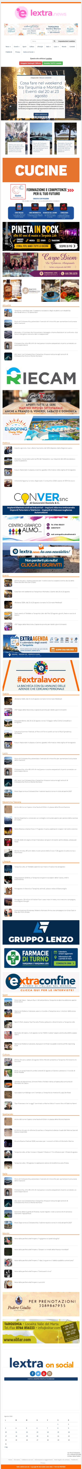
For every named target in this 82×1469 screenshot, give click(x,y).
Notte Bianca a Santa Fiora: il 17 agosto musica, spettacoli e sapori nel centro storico (45, 829)
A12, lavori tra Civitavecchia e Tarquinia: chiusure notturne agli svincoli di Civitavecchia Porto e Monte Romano (41, 355)
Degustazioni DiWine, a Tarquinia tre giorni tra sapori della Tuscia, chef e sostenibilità (41, 878)
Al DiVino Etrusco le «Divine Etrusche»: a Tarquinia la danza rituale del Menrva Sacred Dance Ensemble (46, 1131)
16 (69, 1432)
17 (6, 1436)
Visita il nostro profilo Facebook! (41, 1379)
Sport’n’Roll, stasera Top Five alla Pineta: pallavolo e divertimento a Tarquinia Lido (44, 1022)
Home (10, 1460)
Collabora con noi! (27, 1460)
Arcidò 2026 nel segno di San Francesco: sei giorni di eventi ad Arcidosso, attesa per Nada (45, 840)
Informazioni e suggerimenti (44, 1460)
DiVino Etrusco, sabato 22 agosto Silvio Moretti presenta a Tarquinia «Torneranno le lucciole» (45, 1060)
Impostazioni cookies (66, 41)
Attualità (7, 305)
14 (48, 1432)
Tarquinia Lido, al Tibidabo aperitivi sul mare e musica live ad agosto (39, 867)
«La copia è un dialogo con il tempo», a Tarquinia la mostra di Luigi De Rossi (42, 1093)
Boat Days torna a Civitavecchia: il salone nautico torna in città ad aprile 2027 (43, 791)
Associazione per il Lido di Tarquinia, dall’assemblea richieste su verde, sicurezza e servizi (41, 87)
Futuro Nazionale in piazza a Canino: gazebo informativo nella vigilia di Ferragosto (45, 470)
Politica (6, 443)
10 (6, 1432)
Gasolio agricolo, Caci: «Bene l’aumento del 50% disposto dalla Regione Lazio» (43, 448)
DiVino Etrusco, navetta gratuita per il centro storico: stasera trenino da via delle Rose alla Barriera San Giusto (65, 147)
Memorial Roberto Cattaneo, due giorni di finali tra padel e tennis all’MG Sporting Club (44, 1044)
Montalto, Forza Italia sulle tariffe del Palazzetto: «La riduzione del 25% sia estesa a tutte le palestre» (16, 147)
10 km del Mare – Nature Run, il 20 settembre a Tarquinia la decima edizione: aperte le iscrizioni (45, 1001)
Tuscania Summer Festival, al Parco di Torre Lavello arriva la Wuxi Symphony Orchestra (42, 732)
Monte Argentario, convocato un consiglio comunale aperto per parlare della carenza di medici (46, 819)
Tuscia (6, 693)
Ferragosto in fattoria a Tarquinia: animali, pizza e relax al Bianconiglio (40, 889)
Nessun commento (45, 73)
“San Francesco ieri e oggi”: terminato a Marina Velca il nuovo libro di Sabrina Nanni (45, 1103)
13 (37, 1432)
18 (16, 1436)
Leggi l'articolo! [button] (41, 114)
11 (16, 1432)
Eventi (16, 47)
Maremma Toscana (12, 802)
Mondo (64, 47)
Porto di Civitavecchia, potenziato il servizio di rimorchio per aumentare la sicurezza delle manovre (45, 322)
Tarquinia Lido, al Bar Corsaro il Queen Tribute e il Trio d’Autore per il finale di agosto (46, 1152)
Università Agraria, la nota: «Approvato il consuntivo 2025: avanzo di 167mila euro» (44, 481)
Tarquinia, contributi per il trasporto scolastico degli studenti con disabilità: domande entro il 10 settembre (42, 311)
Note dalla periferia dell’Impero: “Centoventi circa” (32, 1271)
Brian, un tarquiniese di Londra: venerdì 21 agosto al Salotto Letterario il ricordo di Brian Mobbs (44, 1071)
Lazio (56, 47)
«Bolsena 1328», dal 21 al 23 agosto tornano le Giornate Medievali (38, 603)
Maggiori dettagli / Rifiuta (31, 63)
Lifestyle (40, 47)
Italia (48, 47)
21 (48, 1436)
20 (37, 1436)
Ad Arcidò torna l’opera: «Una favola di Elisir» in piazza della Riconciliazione (42, 807)
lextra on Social (28, 52)
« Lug (5, 1447)
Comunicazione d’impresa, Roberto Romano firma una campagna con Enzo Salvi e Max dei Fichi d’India (45, 911)
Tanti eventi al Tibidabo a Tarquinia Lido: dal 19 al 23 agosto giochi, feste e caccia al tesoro (45, 614)
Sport (24, 47)
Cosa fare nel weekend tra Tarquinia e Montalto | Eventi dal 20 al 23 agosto (42, 592)
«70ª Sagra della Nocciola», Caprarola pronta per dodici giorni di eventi (40, 624)
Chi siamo (17, 1460)
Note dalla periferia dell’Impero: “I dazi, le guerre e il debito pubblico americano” (44, 1260)
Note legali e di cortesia (62, 1460)
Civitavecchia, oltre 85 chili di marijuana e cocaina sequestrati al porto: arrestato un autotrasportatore (45, 344)
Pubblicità (9, 52)
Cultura (32, 47)
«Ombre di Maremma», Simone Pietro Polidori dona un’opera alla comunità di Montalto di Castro (43, 1082)
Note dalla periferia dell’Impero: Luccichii (29, 1282)
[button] (7, 93)
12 (27, 1432)
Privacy (17, 52)
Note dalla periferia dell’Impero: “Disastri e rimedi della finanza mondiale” (41, 1249)
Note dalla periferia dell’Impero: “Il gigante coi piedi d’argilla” (37, 1239)
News (8, 47)
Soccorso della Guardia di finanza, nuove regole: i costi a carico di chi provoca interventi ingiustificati (43, 1212)
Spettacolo (8, 1114)
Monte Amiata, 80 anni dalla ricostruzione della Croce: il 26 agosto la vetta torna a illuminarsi (44, 851)
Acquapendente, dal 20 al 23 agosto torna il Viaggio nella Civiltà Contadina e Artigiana (42, 721)
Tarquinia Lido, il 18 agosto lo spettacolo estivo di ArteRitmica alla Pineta (41, 1163)
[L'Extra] (41, 12)
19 (27, 1436)
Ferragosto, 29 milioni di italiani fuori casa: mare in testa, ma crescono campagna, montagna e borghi (45, 900)
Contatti (72, 47)
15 (58, 1432)
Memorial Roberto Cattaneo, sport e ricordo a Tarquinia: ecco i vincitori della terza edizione (45, 1012)
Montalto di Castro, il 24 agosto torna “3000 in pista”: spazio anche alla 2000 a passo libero (45, 1034)
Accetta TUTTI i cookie (52, 63)
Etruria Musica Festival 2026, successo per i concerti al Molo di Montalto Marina (44, 1141)
